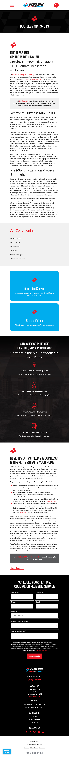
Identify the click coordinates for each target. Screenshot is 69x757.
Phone (13, 602)
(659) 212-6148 (34, 679)
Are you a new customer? (19, 621)
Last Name (39, 592)
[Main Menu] (12, 5)
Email (38, 602)
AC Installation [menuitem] (15, 246)
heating (26, 79)
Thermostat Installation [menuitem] (18, 259)
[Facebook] (26, 732)
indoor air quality (51, 501)
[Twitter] (30, 732)
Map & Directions (34, 696)
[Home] (33, 5)
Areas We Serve (34, 719)
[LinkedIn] (39, 732)
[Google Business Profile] (43, 732)
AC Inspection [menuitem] (15, 242)
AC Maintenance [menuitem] (15, 238)
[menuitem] (26, 748)
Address (14, 612)
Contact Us (34, 722)
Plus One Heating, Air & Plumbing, (23, 75)
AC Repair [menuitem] (13, 251)
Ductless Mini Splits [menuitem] (16, 255)
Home (35, 716)
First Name (15, 592)
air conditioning (37, 79)
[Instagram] (34, 732)
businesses (23, 512)
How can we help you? (18, 631)
